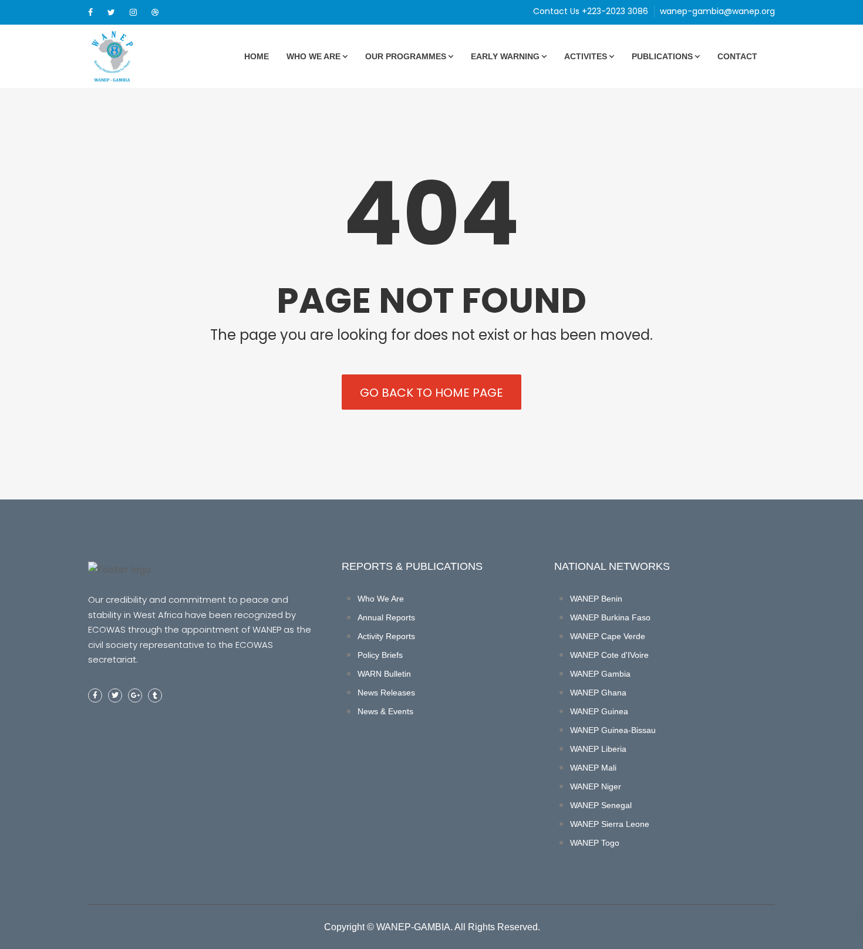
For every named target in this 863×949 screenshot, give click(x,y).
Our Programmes (405, 56)
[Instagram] (133, 12)
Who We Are (313, 56)
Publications (662, 56)
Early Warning (505, 56)
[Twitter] (111, 12)
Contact (737, 56)
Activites (585, 56)
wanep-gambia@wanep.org (717, 11)
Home (256, 56)
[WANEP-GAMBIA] (132, 56)
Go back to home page (431, 392)
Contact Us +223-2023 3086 (590, 11)
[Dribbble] (155, 12)
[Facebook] (90, 12)
